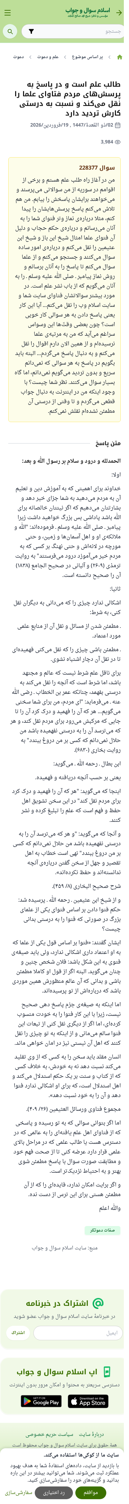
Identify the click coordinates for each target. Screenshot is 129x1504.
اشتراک (18, 1333)
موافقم (91, 1492)
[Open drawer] (7, 13)
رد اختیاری (54, 1492)
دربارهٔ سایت (91, 1434)
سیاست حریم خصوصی (49, 1434)
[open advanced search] (31, 31)
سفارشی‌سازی (18, 1492)
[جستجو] (10, 31)
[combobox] (78, 31)
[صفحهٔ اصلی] (119, 57)
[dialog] (62, 1476)
